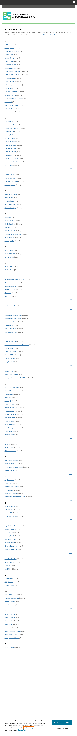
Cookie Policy (22, 730)
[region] (38, 725)
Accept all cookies (62, 722)
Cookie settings (29, 728)
